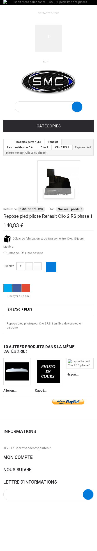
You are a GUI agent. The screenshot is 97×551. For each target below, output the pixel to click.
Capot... (41, 390)
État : (52, 209)
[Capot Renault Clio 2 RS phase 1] (48, 371)
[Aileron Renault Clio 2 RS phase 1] (16, 371)
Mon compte (18, 457)
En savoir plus (20, 309)
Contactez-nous (48, 13)
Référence (10, 209)
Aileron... (10, 390)
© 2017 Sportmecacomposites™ (27, 448)
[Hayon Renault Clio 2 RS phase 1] (80, 363)
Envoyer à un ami (19, 296)
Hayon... (73, 374)
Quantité (8, 266)
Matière (8, 246)
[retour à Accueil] (8, 142)
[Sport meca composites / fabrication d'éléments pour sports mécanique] (48, 81)
